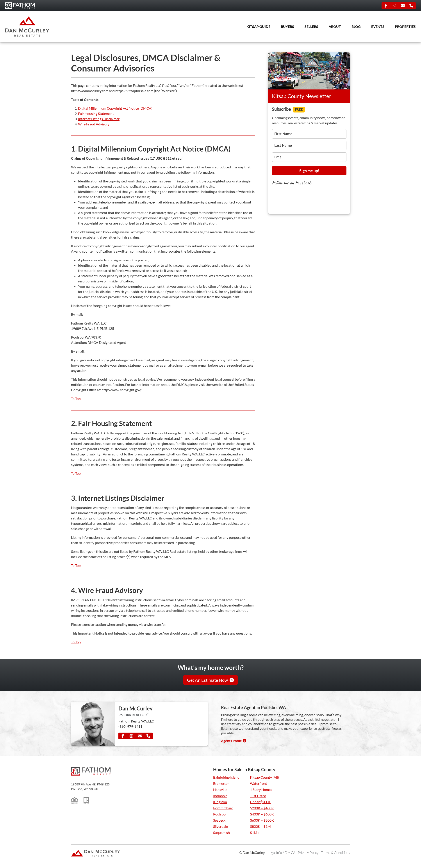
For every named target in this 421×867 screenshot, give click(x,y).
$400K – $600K (262, 814)
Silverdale (220, 826)
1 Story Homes (261, 789)
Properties (405, 26)
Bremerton (221, 783)
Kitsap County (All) (264, 777)
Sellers (311, 26)
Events (377, 26)
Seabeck (219, 820)
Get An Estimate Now (207, 680)
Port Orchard (223, 808)
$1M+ (254, 832)
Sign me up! (309, 170)
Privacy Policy (308, 852)
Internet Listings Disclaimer (99, 119)
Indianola (220, 796)
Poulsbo (219, 814)
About (335, 26)
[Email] (402, 5)
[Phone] (411, 5)
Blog (356, 26)
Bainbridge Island (226, 777)
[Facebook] (386, 5)
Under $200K (260, 802)
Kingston (220, 802)
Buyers (287, 26)
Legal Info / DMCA (281, 852)
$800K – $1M (260, 826)
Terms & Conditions (335, 852)
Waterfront (258, 783)
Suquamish (221, 832)
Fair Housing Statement (96, 113)
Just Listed (258, 796)
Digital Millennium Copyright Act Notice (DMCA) (115, 108)
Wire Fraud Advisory (93, 124)
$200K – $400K (262, 808)
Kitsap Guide (258, 26)
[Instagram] (394, 5)
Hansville (220, 789)
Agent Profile (231, 741)
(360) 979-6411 (130, 726)
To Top (76, 398)
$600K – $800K (262, 820)
